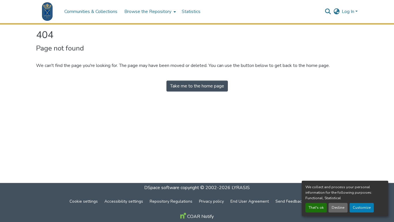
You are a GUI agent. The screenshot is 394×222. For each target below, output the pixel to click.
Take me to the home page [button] (197, 86)
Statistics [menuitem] (191, 11)
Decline (338, 207)
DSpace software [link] (161, 187)
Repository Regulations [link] (171, 201)
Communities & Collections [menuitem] (90, 11)
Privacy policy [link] (211, 201)
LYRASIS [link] (241, 187)
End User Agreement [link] (249, 201)
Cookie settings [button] (84, 201)
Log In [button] (348, 11)
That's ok (316, 207)
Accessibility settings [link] (123, 201)
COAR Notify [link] (200, 216)
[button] (47, 11)
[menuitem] (149, 11)
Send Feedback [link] (289, 201)
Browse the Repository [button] (147, 11)
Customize (362, 207)
